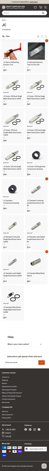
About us (5, 411)
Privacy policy (6, 418)
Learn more (33, 2)
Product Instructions (8, 399)
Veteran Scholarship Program (11, 396)
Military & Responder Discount (12, 393)
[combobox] (24, 13)
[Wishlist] (35, 7)
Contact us (5, 377)
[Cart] (40, 7)
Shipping (5, 380)
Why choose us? (7, 415)
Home (4, 20)
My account (6, 402)
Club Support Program (9, 390)
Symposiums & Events (9, 386)
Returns (4, 383)
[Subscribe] (41, 362)
